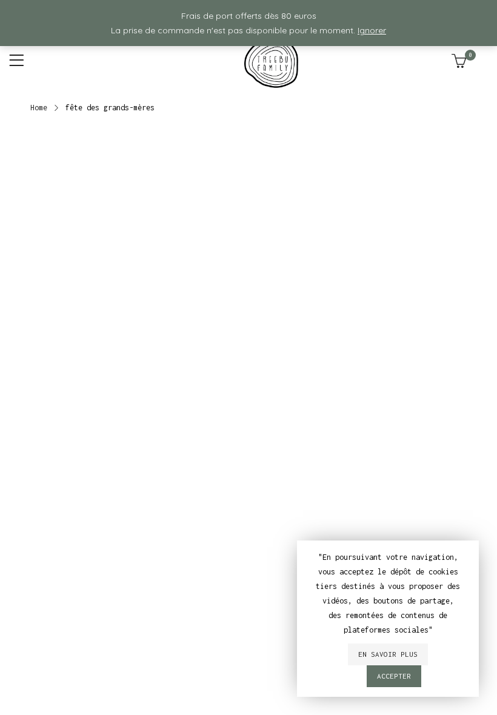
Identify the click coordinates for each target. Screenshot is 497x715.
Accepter (394, 676)
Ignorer (372, 30)
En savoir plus (388, 654)
